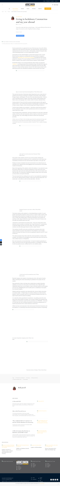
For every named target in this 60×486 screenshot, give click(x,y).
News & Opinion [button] (15, 8)
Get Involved (48, 8)
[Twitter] (1, 242)
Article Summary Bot (20, 35)
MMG (44, 1)
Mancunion (48, 1)
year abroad (26, 379)
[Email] (1, 244)
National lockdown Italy (17, 379)
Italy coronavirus (35, 377)
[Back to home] (30, 4)
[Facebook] (1, 240)
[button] (2, 4)
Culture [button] (28, 8)
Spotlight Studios (9, 479)
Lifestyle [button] (22, 8)
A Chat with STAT (16, 401)
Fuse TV (56, 1)
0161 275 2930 (5, 481)
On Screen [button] (34, 8)
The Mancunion (10, 478)
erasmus (28, 377)
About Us (40, 8)
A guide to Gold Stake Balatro (36, 447)
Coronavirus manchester (20, 377)
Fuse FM (52, 1)
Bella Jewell (19, 24)
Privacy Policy (42, 483)
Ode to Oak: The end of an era (19, 411)
